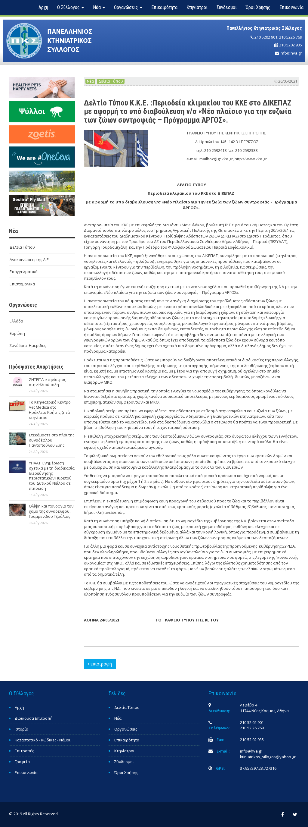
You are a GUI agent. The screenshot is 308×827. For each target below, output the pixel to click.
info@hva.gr (291, 53)
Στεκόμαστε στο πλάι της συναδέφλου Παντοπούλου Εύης (51, 440)
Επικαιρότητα (164, 7)
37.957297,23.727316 (258, 768)
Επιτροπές (24, 750)
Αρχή (43, 7)
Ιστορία (21, 729)
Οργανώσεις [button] (126, 7)
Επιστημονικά (22, 284)
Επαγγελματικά (24, 271)
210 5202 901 (265, 37)
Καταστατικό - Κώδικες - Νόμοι (42, 740)
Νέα (90, 81)
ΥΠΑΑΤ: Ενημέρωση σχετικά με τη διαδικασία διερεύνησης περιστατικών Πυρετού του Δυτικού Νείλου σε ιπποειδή (52, 475)
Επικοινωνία (291, 7)
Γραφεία (22, 761)
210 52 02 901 (252, 722)
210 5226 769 (290, 37)
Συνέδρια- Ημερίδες (28, 345)
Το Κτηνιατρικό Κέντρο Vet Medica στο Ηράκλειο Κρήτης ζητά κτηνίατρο (50, 409)
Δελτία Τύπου (22, 247)
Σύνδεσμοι (227, 7)
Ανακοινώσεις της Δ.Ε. (30, 259)
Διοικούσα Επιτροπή (34, 718)
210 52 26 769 (252, 728)
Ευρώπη (17, 333)
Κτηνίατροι (197, 7)
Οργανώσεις (125, 729)
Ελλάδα (16, 321)
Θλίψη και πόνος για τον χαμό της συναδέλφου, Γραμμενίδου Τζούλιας (51, 511)
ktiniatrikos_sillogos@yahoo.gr (268, 756)
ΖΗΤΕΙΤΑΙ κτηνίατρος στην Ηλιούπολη (47, 382)
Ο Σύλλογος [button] (69, 7)
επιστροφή (100, 664)
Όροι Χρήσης (258, 7)
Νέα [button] (97, 7)
